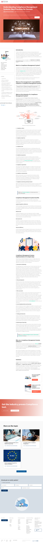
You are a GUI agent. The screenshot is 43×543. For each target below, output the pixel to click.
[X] (1, 105)
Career (11, 522)
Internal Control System (28, 160)
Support (19, 523)
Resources (27, 525)
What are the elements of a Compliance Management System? (6, 87)
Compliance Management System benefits (6, 90)
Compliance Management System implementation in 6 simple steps (6, 93)
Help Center (28, 528)
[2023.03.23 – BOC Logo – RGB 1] (4, 0)
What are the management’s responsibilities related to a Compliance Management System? (6, 84)
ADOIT (19, 528)
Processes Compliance (26, 192)
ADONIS (19, 519)
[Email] (5, 105)
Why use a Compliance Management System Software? (6, 96)
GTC (4, 540)
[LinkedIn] (3, 105)
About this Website (15, 540)
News (10, 524)
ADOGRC (19, 522)
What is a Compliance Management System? (5, 81)
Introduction (4, 78)
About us (11, 519)
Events (10, 525)
